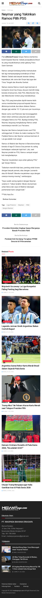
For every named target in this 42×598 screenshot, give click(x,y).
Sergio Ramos (8, 208)
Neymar (21, 205)
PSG (27, 205)
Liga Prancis (11, 205)
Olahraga (10, 10)
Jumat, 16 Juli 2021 (8, 23)
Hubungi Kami (6, 586)
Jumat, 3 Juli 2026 (8, 451)
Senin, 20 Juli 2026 (8, 371)
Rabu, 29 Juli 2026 (8, 332)
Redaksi (17, 586)
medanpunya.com (18, 590)
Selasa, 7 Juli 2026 (8, 411)
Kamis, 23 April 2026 (8, 490)
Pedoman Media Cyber (9, 584)
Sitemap (26, 586)
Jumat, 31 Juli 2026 (8, 292)
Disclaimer (23, 584)
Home (3, 10)
